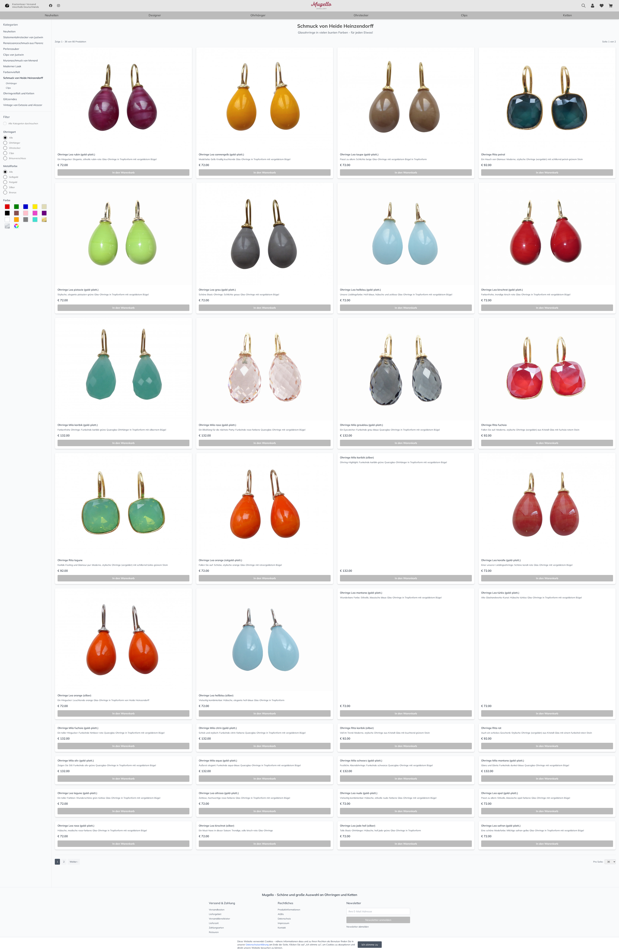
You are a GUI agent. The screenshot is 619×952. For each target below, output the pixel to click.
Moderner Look (12, 66)
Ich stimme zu (370, 944)
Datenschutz (284, 918)
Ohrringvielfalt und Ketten (18, 93)
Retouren (214, 932)
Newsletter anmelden (378, 920)
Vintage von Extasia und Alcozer (22, 105)
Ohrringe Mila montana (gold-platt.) (502, 760)
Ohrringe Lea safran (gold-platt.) (501, 825)
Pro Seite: (598, 861)
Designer (155, 15)
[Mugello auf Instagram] (58, 5)
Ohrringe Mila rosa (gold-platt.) (217, 425)
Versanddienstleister (219, 918)
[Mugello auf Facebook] (51, 5)
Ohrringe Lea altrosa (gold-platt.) (219, 793)
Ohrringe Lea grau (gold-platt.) (217, 289)
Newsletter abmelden (357, 926)
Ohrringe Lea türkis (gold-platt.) (500, 592)
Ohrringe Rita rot (491, 728)
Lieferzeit (214, 923)
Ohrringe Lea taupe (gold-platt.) (359, 154)
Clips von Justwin (13, 54)
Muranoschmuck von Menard (20, 60)
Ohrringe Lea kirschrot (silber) (216, 825)
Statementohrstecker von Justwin (23, 37)
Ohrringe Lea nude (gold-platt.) (358, 793)
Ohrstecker (361, 15)
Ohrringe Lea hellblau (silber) (216, 695)
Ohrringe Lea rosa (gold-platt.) (76, 825)
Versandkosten (216, 909)
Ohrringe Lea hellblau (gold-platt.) (360, 289)
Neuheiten (52, 15)
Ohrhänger (258, 15)
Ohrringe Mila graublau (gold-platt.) (361, 425)
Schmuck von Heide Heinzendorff (23, 77)
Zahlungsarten (216, 927)
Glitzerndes (10, 99)
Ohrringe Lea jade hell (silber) (357, 825)
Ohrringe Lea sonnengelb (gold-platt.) (221, 154)
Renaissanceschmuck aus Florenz (23, 43)
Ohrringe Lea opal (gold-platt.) (499, 793)
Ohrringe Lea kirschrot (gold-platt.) (502, 289)
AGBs (281, 914)
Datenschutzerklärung (257, 944)
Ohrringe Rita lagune (70, 560)
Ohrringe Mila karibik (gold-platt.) (78, 425)
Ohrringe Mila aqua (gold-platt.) (218, 760)
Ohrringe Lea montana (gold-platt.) (361, 592)
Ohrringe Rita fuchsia (494, 425)
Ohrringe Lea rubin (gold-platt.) (76, 154)
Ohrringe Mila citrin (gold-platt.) (218, 728)
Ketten (567, 15)
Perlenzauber (11, 48)
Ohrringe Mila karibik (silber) (357, 457)
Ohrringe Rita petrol (493, 154)
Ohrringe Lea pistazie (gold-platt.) (78, 289)
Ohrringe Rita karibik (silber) (357, 728)
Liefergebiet (215, 914)
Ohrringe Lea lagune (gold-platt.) (77, 793)
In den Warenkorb (123, 172)
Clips (464, 15)
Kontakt (282, 927)
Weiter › (74, 861)
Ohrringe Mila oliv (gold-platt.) (76, 760)
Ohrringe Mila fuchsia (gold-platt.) (78, 728)
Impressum (283, 923)
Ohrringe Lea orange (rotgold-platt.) (220, 560)
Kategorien (10, 24)
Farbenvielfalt (11, 72)
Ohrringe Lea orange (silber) (74, 695)
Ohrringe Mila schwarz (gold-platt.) (361, 760)
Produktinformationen (289, 909)
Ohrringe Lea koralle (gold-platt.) (501, 560)
